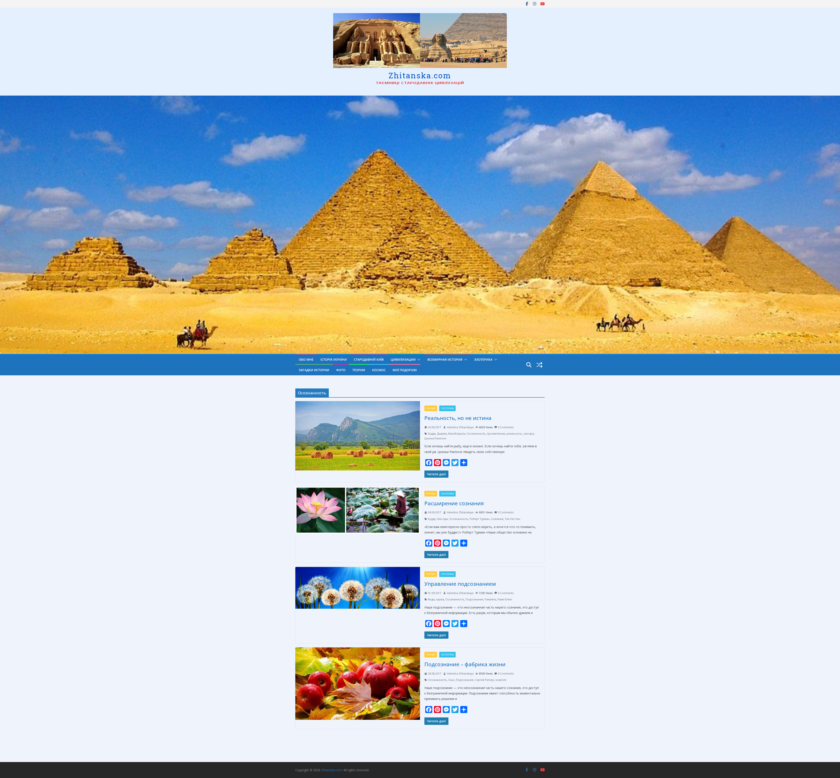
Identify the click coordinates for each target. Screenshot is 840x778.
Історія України (333, 359)
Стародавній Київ (369, 359)
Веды (431, 599)
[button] (418, 360)
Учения (430, 408)
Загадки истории (314, 370)
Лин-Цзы (442, 519)
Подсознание (474, 599)
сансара (528, 433)
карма (440, 599)
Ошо (451, 680)
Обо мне (306, 359)
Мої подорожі (405, 370)
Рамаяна (490, 599)
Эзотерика (483, 359)
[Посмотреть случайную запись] (539, 365)
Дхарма (442, 433)
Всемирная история (444, 359)
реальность (514, 433)
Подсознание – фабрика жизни (465, 664)
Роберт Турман (480, 519)
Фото (340, 370)
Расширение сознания (454, 503)
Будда (432, 433)
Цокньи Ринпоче (435, 438)
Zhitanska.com (419, 75)
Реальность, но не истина (458, 417)
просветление (496, 433)
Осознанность (476, 433)
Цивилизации (403, 359)
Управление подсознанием (460, 583)
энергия (500, 680)
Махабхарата (456, 433)
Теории (358, 370)
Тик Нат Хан (512, 519)
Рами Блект (504, 599)
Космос (379, 370)
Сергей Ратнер (484, 680)
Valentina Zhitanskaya (460, 427)
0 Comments (506, 427)
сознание (497, 519)
